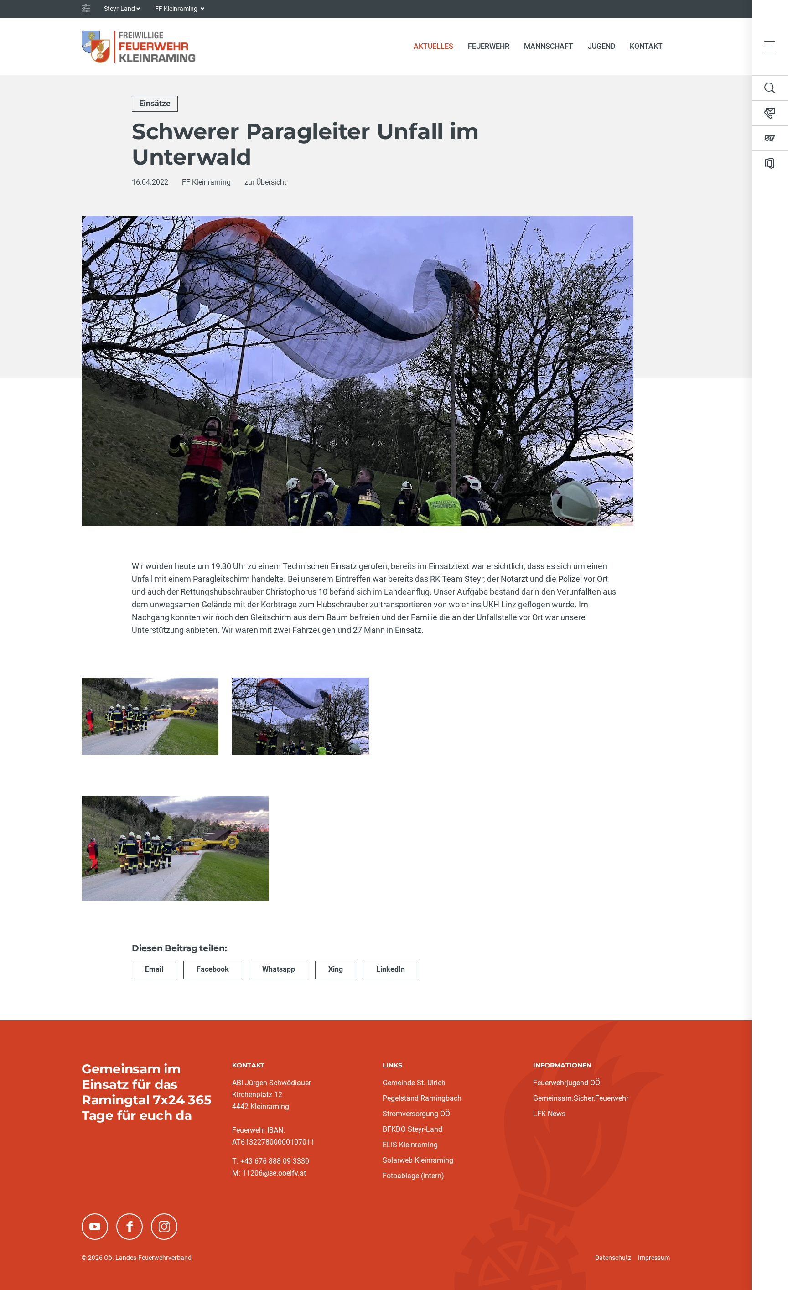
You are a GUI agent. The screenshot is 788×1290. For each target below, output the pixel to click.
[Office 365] (770, 163)
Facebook (213, 969)
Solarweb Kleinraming (418, 1160)
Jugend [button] (601, 46)
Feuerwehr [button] (488, 46)
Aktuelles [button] (433, 46)
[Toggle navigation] (770, 46)
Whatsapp (278, 969)
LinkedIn (390, 969)
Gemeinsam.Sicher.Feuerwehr (580, 1098)
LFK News (549, 1113)
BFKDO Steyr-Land (412, 1129)
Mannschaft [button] (548, 46)
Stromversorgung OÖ (416, 1113)
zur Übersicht (265, 182)
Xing (335, 969)
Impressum (654, 1257)
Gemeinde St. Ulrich (414, 1082)
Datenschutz (613, 1257)
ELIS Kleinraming (410, 1144)
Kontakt (646, 46)
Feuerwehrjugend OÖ (566, 1082)
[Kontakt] (770, 113)
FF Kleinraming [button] (177, 8)
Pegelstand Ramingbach (422, 1098)
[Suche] (770, 88)
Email (154, 969)
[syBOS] (770, 138)
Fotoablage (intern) (413, 1175)
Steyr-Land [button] (119, 8)
